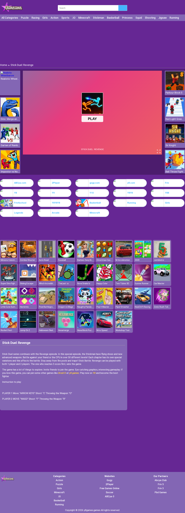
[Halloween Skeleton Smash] (47, 327)
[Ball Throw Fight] (174, 168)
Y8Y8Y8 (56, 202)
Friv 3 (161, 488)
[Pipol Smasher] (124, 303)
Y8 (15, 193)
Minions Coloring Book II (11, 260)
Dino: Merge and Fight (10, 119)
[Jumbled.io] (162, 256)
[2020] (143, 256)
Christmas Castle (105, 260)
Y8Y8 (130, 193)
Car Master (159, 283)
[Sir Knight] (174, 142)
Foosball (62, 260)
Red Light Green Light (174, 119)
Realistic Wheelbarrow (10, 78)
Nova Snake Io (83, 283)
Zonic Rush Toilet (162, 307)
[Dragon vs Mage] (66, 303)
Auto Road (44, 260)
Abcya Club (161, 480)
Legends (18, 212)
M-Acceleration (123, 260)
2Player (56, 183)
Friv (167, 183)
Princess (127, 17)
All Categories (9, 17)
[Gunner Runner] (143, 280)
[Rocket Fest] (9, 327)
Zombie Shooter (27, 260)
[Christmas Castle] (105, 256)
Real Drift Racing (142, 307)
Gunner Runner (142, 283)
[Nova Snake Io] (85, 280)
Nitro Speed (102, 330)
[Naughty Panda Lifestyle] (85, 303)
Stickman (98, 17)
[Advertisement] (92, 42)
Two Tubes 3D (122, 283)
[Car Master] (162, 280)
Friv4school (20, 202)
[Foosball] (66, 256)
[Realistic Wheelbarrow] (10, 75)
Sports (65, 17)
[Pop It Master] (105, 303)
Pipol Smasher (122, 307)
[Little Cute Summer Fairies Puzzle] (9, 303)
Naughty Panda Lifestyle (88, 307)
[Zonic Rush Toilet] (162, 303)
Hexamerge (63, 330)
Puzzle (25, 17)
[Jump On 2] (28, 327)
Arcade (55, 212)
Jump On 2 (25, 330)
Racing (35, 17)
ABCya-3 (109, 496)
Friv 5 (161, 484)
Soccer (109, 492)
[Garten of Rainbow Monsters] (10, 142)
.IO (73, 17)
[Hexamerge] (66, 327)
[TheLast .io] (66, 280)
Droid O (62, 373)
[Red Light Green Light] (174, 115)
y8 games (74, 373)
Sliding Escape (26, 283)
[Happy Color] (105, 280)
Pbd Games (161, 492)
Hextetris (24, 307)
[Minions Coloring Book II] (9, 256)
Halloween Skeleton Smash (51, 330)
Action (54, 17)
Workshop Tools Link (125, 330)
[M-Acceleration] (124, 256)
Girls (45, 17)
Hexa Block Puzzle (85, 330)
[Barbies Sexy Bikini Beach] (85, 256)
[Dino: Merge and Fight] (10, 115)
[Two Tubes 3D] (124, 280)
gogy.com (95, 183)
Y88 (167, 193)
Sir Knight (170, 145)
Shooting (150, 17)
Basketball (113, 17)
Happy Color (102, 283)
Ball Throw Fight (174, 171)
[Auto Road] (47, 256)
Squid (138, 17)
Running (174, 17)
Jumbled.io (159, 260)
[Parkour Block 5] (174, 89)
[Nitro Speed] (105, 327)
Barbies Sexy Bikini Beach (89, 260)
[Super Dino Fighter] (9, 280)
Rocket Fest (6, 330)
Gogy (109, 480)
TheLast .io (63, 283)
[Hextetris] (28, 303)
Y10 (92, 193)
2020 (137, 260)
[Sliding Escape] (28, 280)
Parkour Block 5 (173, 92)
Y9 (53, 193)
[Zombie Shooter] (28, 256)
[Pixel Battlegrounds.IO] (47, 303)
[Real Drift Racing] (143, 303)
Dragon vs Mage (65, 307)
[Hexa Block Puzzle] (85, 327)
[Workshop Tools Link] (124, 327)
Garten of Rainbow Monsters (10, 145)
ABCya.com (20, 183)
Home (3, 64)
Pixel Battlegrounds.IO (49, 307)
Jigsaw (162, 17)
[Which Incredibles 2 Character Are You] (47, 280)
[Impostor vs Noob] (10, 168)
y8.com (131, 183)
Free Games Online (109, 488)
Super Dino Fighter (9, 283)
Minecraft (84, 17)
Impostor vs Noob (10, 171)
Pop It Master (103, 307)
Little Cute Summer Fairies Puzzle (16, 307)
